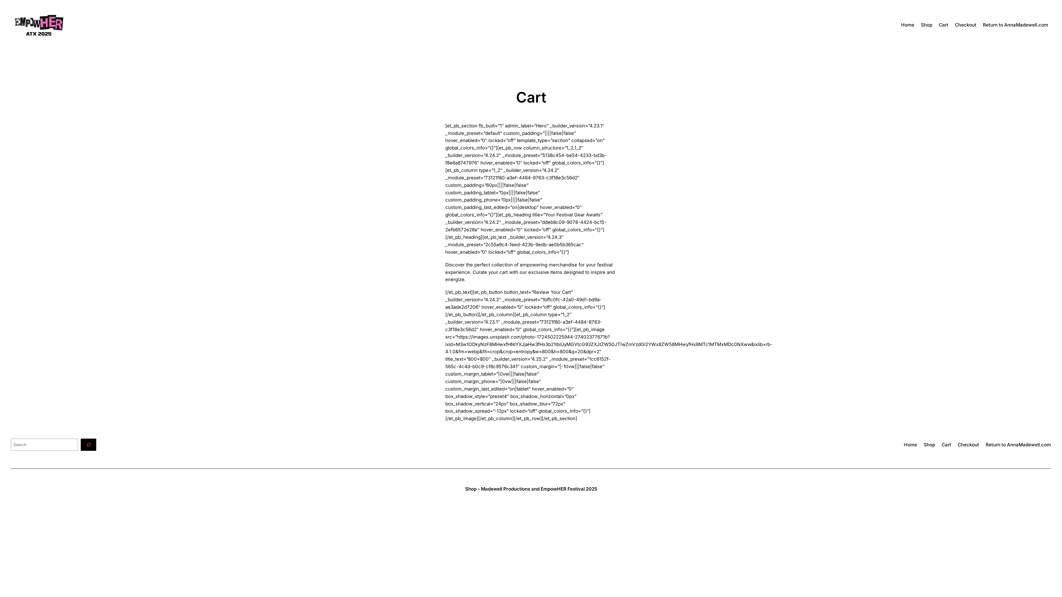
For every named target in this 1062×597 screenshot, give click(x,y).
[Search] (88, 445)
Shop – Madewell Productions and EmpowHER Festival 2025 (531, 489)
